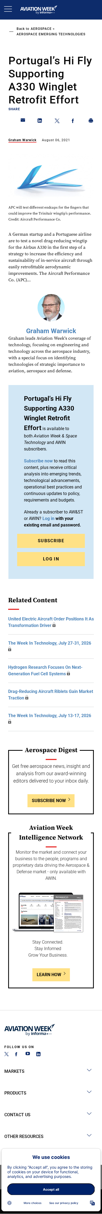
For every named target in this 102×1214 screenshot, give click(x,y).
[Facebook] (17, 1054)
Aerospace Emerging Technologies (51, 34)
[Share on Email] (23, 121)
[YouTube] (28, 1054)
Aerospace (41, 29)
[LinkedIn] (38, 1054)
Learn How (49, 974)
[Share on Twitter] (57, 121)
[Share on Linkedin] (40, 121)
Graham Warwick (22, 140)
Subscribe (51, 540)
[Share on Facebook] (74, 121)
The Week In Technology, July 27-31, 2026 (49, 643)
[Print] (91, 121)
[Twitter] (6, 1054)
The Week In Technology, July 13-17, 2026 (49, 715)
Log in (48, 518)
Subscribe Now (49, 800)
